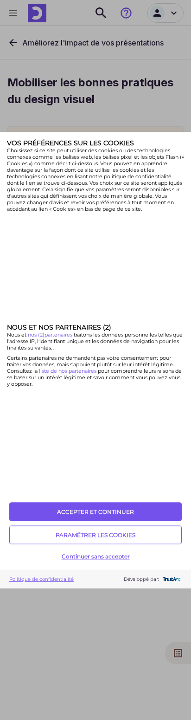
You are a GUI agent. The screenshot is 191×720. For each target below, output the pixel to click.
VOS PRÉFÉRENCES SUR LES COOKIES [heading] (70, 143)
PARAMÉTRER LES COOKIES (95, 535)
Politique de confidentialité (41, 579)
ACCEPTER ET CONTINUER (95, 511)
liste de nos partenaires (67, 371)
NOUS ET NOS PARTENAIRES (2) (59, 328)
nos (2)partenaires (51, 335)
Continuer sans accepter (96, 556)
